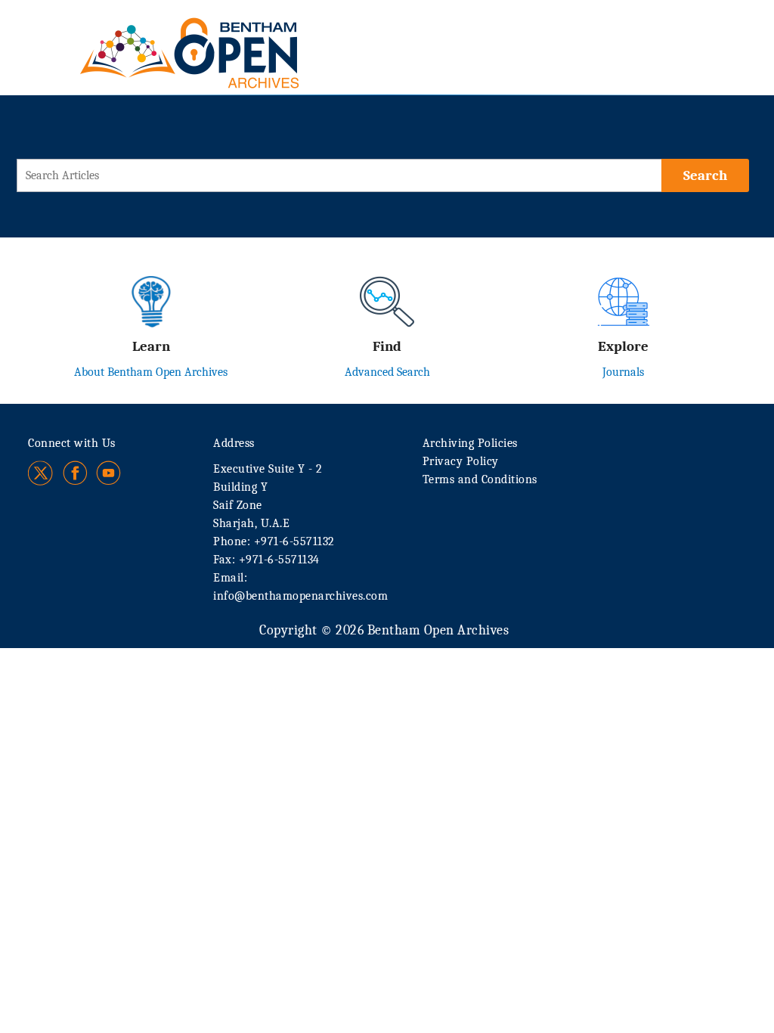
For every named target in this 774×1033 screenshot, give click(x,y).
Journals (623, 372)
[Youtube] (108, 473)
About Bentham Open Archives (151, 372)
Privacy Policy (461, 461)
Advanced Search (387, 372)
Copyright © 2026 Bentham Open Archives (384, 630)
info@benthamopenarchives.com (300, 596)
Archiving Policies (470, 443)
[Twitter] (41, 473)
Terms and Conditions (480, 479)
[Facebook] (75, 473)
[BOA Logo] (233, 36)
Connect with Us (72, 443)
